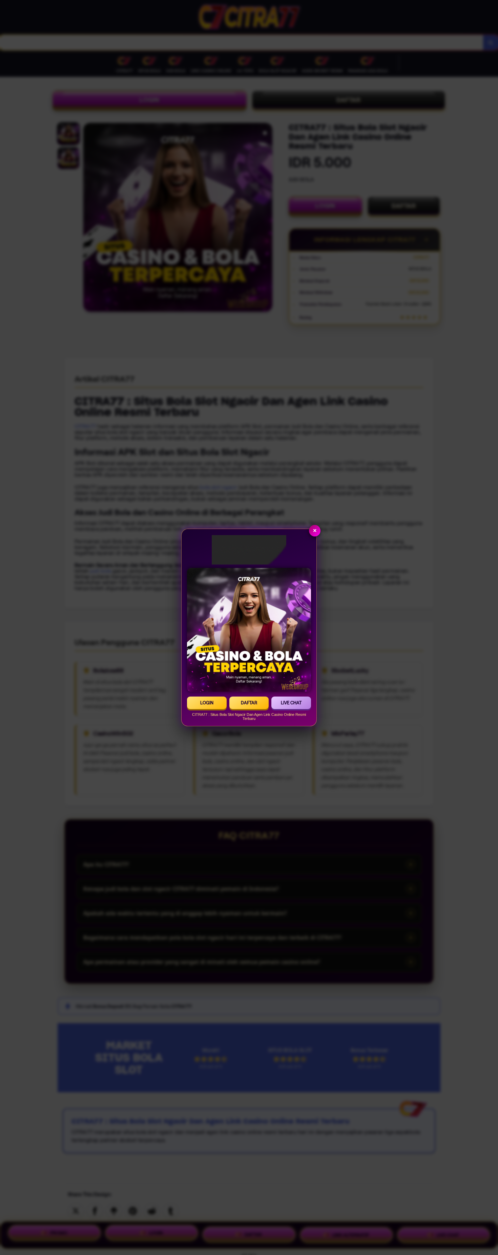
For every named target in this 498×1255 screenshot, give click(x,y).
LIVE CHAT (291, 702)
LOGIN (206, 702)
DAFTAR (249, 702)
